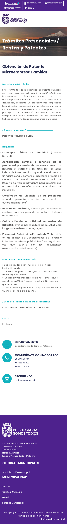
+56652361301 (22, 366)
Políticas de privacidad (53, 519)
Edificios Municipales (13, 502)
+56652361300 (22, 362)
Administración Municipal (16, 472)
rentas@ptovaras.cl (25, 380)
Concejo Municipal (12, 492)
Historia (6, 497)
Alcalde (6, 486)
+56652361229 (22, 359)
